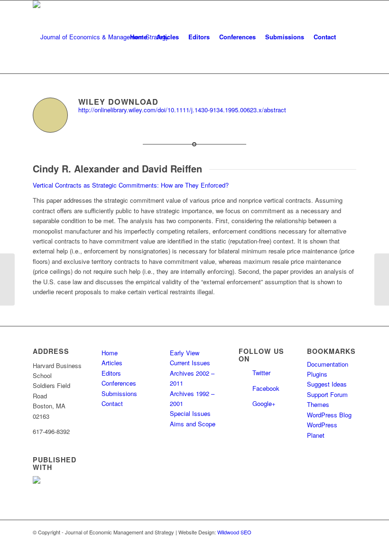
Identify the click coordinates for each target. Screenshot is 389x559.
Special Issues (190, 413)
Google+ (264, 403)
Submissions (119, 393)
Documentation (327, 364)
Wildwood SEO (234, 532)
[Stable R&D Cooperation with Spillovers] (7, 279)
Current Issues (190, 362)
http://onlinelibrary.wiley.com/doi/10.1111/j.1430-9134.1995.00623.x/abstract (182, 109)
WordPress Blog (329, 414)
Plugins (317, 374)
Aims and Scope (192, 423)
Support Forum (327, 394)
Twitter (261, 372)
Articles (112, 362)
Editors (111, 373)
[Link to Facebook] (349, 532)
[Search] (348, 36)
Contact (112, 403)
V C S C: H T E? (131, 184)
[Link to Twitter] (335, 532)
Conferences (119, 383)
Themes (318, 404)
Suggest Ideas (327, 383)
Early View (184, 352)
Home (110, 352)
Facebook (265, 388)
